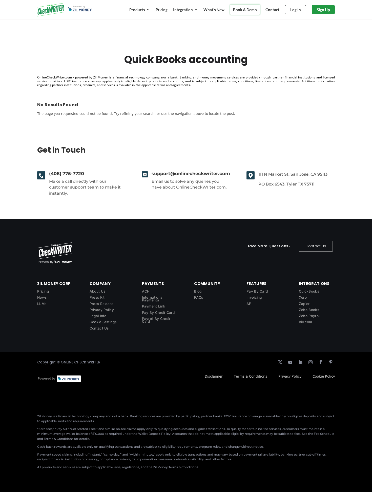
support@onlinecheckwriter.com (191, 173)
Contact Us (315, 246)
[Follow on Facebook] (321, 362)
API (249, 304)
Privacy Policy (102, 310)
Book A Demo (245, 9)
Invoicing (254, 297)
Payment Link (154, 306)
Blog (197, 291)
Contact (272, 9)
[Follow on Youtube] (290, 362)
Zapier (304, 304)
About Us (97, 291)
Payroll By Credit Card (156, 320)
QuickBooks (309, 291)
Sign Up (323, 9)
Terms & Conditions (250, 376)
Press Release (102, 304)
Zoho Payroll (309, 316)
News (42, 297)
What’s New (213, 9)
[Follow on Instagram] (310, 362)
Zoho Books (309, 310)
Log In (295, 9)
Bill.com (305, 322)
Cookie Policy (324, 376)
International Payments (152, 298)
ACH (146, 291)
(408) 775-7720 (66, 173)
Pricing (162, 9)
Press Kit (97, 297)
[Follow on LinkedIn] (300, 362)
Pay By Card (257, 291)
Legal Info (98, 316)
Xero (303, 297)
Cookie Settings (103, 322)
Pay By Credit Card (158, 313)
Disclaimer (214, 376)
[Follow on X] (280, 362)
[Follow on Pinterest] (331, 362)
